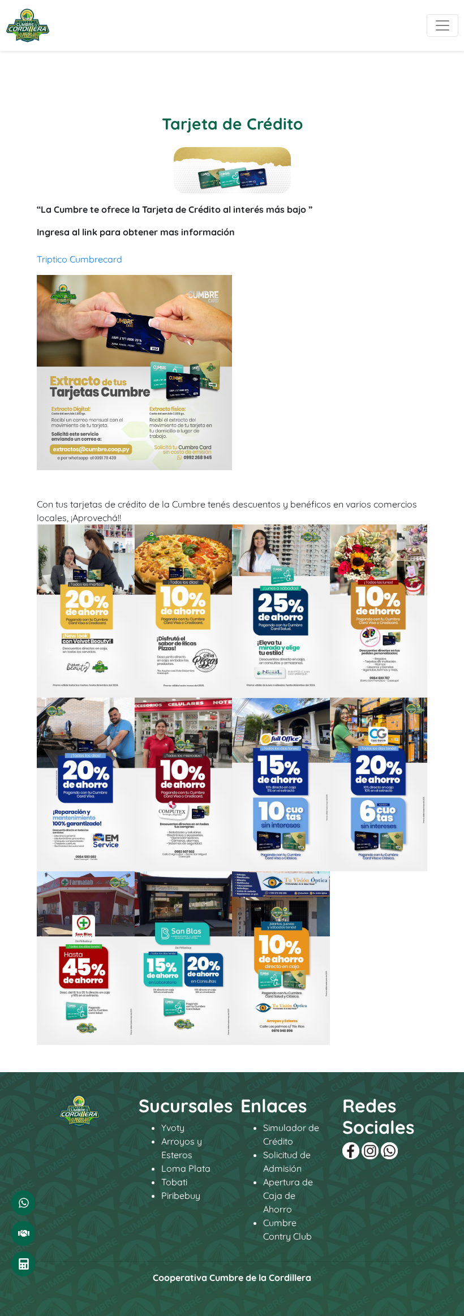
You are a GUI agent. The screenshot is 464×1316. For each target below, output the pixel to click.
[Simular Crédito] (23, 1264)
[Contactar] (23, 1202)
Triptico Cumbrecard (79, 259)
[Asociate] (23, 1233)
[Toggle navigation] (442, 25)
